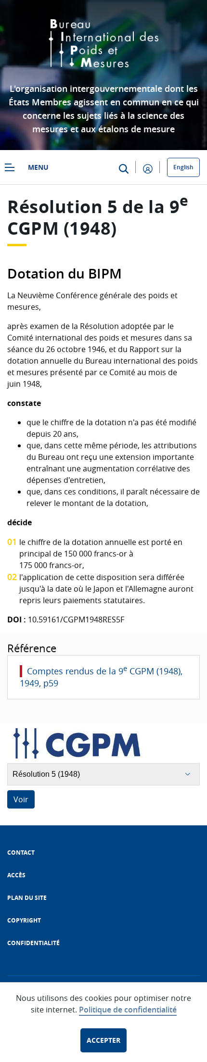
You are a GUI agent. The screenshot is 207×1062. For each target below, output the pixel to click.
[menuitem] (21, 852)
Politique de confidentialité (128, 1009)
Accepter (103, 1040)
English (183, 167)
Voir (20, 799)
